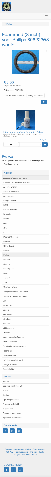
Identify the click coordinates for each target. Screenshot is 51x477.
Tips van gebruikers (11, 399)
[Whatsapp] (19, 430)
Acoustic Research (11, 191)
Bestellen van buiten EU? (13, 386)
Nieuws (6, 381)
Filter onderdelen (10, 341)
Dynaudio (7, 214)
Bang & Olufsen (9, 200)
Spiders (6, 310)
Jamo (5, 223)
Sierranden (7, 314)
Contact (6, 395)
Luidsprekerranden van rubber (15, 291)
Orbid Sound (8, 246)
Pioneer (6, 259)
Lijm (4, 300)
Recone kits (7, 350)
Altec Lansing (9, 196)
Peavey (6, 250)
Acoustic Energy (10, 187)
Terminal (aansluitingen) (13, 360)
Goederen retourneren (12, 413)
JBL (5, 227)
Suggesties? (8, 408)
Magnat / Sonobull (10, 237)
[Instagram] (12, 430)
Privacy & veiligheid (11, 404)
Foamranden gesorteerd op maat (17, 182)
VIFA (5, 282)
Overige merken (10, 287)
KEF (5, 232)
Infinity (6, 218)
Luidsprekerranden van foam (15, 178)
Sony (5, 273)
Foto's (5, 390)
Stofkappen (7, 305)
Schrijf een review (35, 95)
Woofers (6, 323)
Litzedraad (7, 319)
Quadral (6, 264)
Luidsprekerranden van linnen (15, 296)
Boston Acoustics (10, 209)
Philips (6, 255)
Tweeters (6, 332)
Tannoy (6, 277)
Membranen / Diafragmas (13, 337)
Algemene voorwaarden (12, 417)
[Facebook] (5, 430)
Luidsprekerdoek (10, 355)
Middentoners (8, 328)
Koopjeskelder (9, 369)
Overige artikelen (10, 364)
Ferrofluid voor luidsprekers (14, 346)
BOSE (5, 205)
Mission (6, 241)
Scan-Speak (8, 268)
